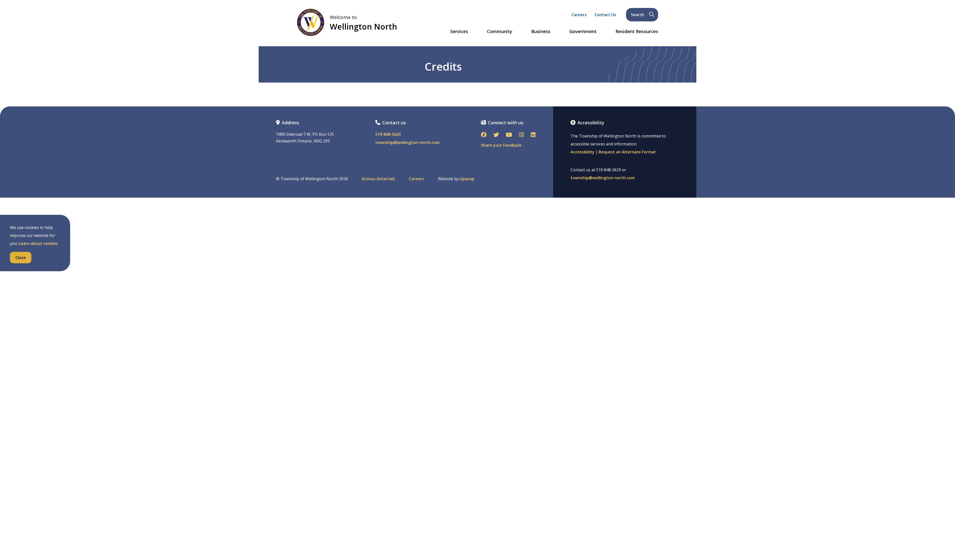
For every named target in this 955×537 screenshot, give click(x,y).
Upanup (467, 179)
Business (540, 31)
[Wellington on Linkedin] (533, 135)
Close (20, 257)
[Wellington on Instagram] (521, 135)
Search (637, 14)
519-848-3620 (388, 134)
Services (459, 31)
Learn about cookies (38, 243)
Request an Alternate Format (627, 152)
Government (583, 31)
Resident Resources (637, 31)
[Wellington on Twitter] (496, 135)
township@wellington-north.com (407, 142)
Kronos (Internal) (378, 179)
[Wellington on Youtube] (509, 135)
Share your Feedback (501, 145)
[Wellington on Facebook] (483, 135)
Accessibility (582, 152)
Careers (579, 14)
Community (499, 31)
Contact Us (605, 14)
